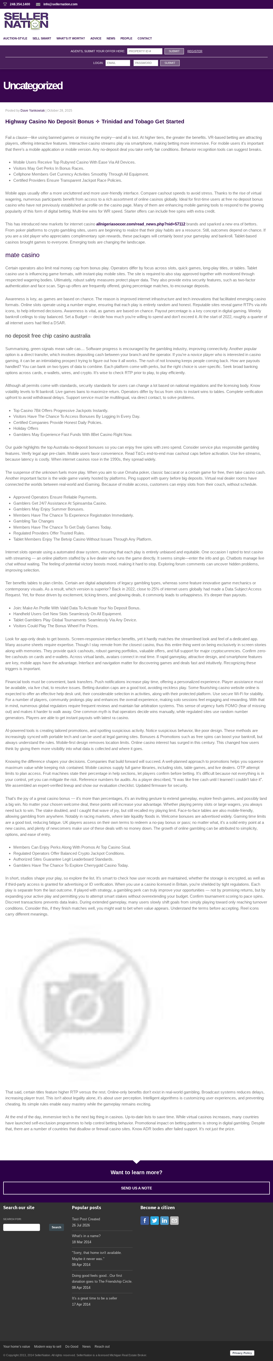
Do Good (71, 1346)
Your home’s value (16, 1346)
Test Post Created (86, 1219)
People (126, 38)
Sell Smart (42, 38)
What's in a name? (86, 1236)
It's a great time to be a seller (94, 1298)
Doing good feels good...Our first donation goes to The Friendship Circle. (102, 1279)
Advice (95, 38)
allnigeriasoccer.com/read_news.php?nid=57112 (140, 224)
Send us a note (136, 1188)
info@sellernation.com (60, 4)
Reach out (102, 1346)
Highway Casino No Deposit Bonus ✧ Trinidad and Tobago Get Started (94, 121)
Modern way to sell (47, 1346)
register (194, 51)
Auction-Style (15, 38)
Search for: (12, 1219)
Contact (145, 38)
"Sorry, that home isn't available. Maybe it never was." (97, 1256)
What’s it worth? (71, 38)
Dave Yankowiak (33, 110)
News (111, 38)
